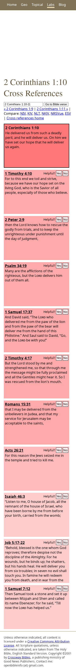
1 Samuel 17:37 (18, 311)
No (65, 173)
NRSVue (57, 113)
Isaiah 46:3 (15, 496)
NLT (37, 113)
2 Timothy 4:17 (18, 357)
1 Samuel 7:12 (17, 588)
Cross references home (25, 118)
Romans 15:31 (18, 404)
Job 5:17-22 (15, 542)
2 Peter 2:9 (14, 219)
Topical (37, 4)
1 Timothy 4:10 (18, 173)
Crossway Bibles (19, 657)
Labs (50, 4)
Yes (59, 173)
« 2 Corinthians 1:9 (18, 109)
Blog (62, 4)
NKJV (45, 113)
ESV (68, 113)
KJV (29, 113)
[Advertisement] (38, 43)
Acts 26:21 (14, 450)
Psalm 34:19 (16, 265)
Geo (24, 4)
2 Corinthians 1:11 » (52, 109)
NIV (23, 113)
